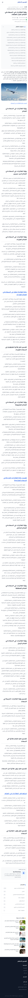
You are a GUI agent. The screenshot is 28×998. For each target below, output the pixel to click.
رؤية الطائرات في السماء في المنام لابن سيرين (16, 32)
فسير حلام (22, 2)
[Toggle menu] (2, 2)
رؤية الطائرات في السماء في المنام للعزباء (16, 34)
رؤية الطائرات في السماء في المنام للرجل (17, 52)
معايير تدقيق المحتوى (22, 987)
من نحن (25, 973)
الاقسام (25, 970)
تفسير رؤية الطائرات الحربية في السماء (17, 55)
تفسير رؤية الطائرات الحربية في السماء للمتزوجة (15, 45)
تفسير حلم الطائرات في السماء (19, 103)
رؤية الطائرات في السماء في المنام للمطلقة (16, 50)
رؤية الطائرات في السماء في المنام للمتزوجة (16, 42)
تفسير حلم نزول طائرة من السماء (18, 60)
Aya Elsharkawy (22, 17)
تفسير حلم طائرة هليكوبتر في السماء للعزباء (16, 40)
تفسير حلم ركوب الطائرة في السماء (18, 65)
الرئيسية (25, 968)
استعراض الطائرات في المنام (19, 63)
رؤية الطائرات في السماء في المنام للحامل (16, 47)
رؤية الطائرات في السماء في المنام (18, 29)
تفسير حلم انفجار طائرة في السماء (18, 58)
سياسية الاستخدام (23, 989)
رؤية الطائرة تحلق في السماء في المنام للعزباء (16, 37)
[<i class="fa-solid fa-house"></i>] (25, 7)
